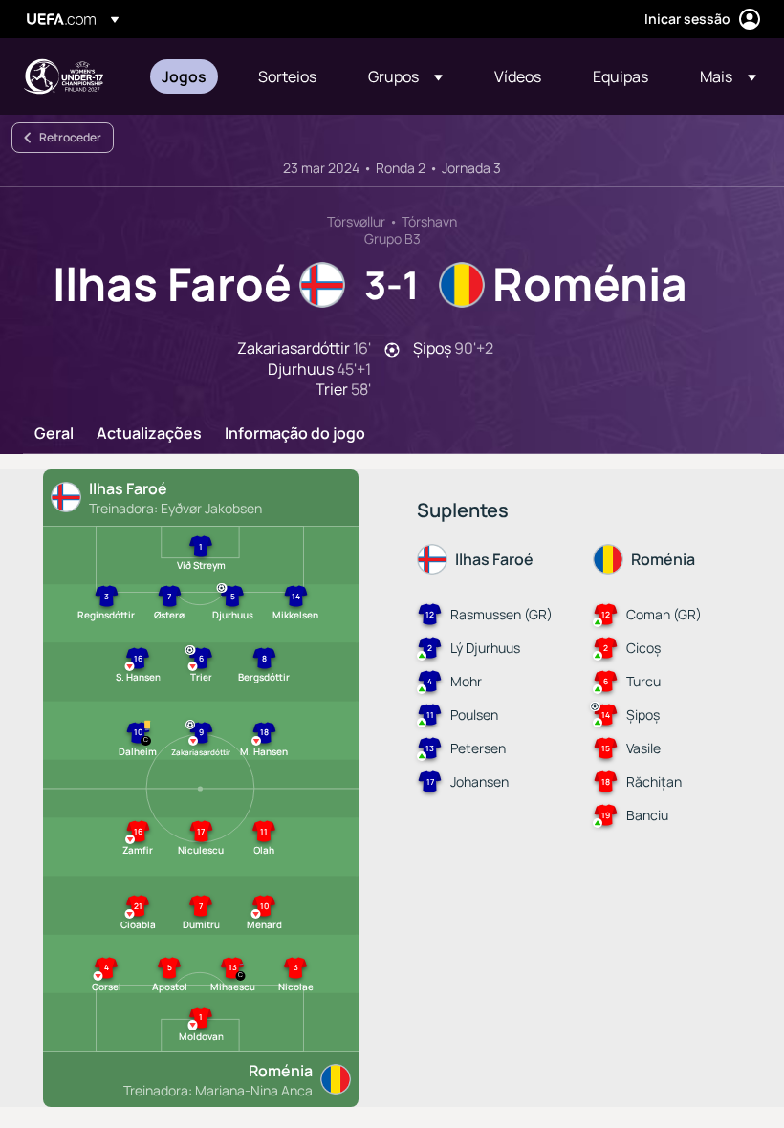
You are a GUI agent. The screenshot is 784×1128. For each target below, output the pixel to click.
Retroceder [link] (70, 137)
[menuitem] (186, 76)
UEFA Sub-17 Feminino (63, 76)
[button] (405, 76)
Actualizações (149, 434)
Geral (54, 434)
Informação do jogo (295, 434)
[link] (184, 76)
